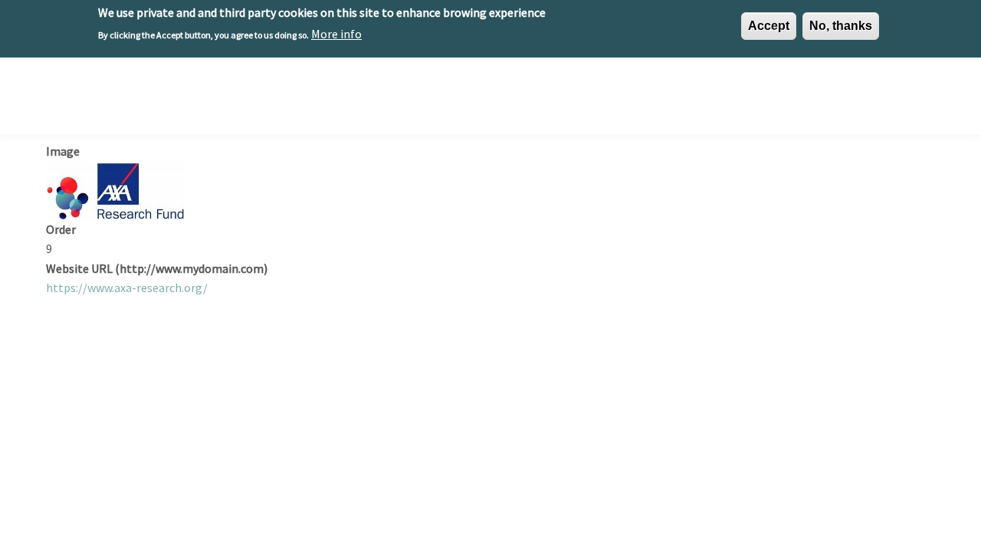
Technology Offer (569, 101)
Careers (730, 101)
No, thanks (840, 25)
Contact (902, 101)
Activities (662, 101)
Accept (768, 25)
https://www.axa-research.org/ (127, 287)
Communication (815, 101)
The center (401, 101)
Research (477, 101)
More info (336, 33)
